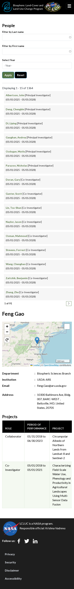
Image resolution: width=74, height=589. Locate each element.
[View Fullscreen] (67, 326)
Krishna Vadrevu (55, 528)
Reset (20, 75)
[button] (37, 340)
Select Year (8, 60)
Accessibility (13, 578)
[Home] (31, 4)
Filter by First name (13, 46)
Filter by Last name (13, 31)
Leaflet (36, 365)
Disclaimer (12, 570)
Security (10, 562)
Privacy (10, 554)
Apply (8, 75)
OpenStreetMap (51, 365)
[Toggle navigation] (69, 6)
